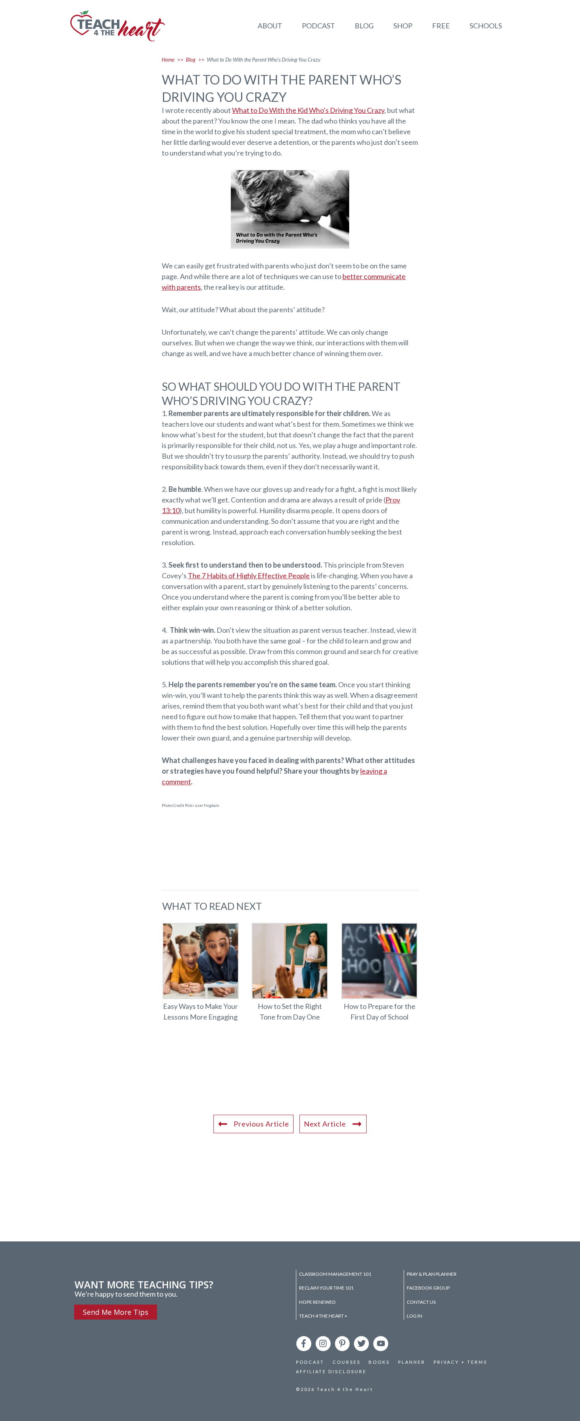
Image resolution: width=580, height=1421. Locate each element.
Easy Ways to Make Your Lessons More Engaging (200, 977)
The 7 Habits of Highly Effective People (249, 575)
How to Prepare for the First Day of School (379, 977)
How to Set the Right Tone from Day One (290, 977)
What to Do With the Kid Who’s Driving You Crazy (308, 110)
